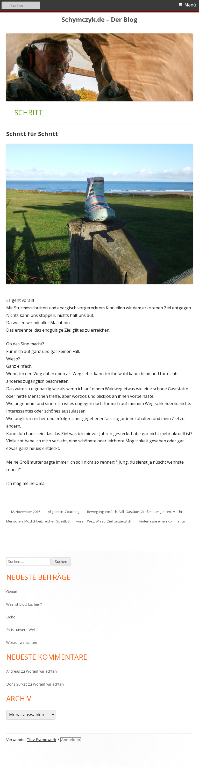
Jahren (166, 511)
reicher (49, 521)
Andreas (13, 671)
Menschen (14, 521)
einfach (111, 511)
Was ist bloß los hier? (24, 604)
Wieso (100, 521)
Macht (177, 511)
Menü (190, 5)
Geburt (12, 591)
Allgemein (55, 511)
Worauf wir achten (21, 642)
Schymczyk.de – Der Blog (99, 20)
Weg (90, 521)
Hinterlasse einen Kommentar (162, 521)
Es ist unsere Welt (21, 629)
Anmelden (70, 740)
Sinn (71, 521)
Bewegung (95, 511)
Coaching (72, 511)
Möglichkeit (33, 521)
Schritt (61, 521)
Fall (121, 511)
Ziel (110, 521)
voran (81, 521)
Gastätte (132, 511)
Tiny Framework (41, 740)
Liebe (10, 617)
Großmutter (150, 511)
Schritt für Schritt (32, 133)
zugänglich (122, 521)
